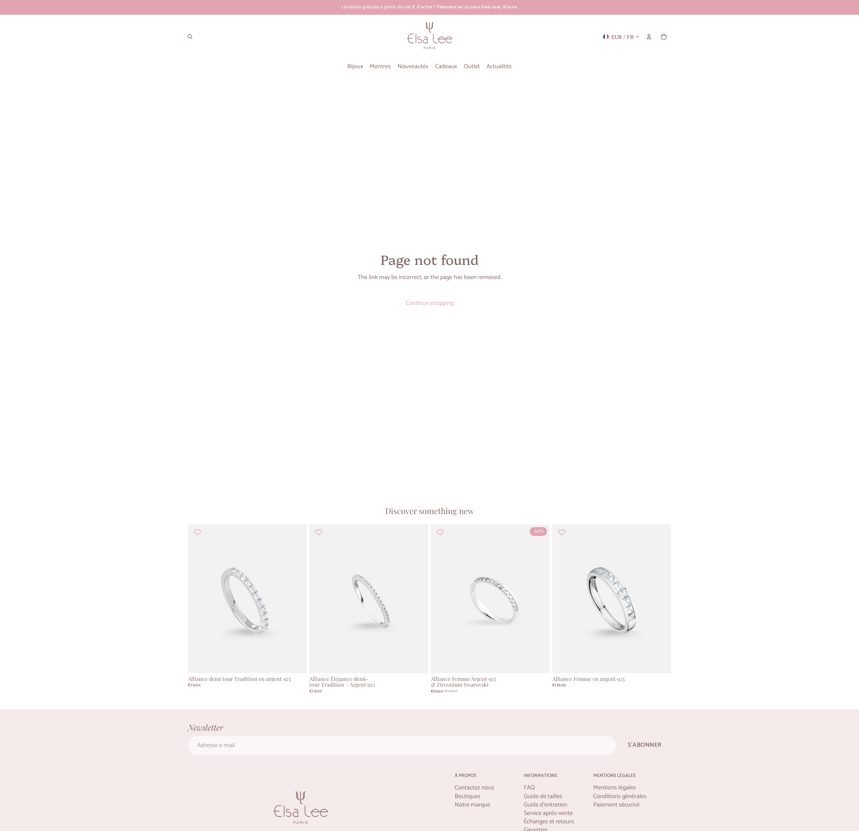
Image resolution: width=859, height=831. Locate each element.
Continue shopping (429, 303)
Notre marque (472, 805)
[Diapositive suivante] (297, 599)
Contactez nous (474, 788)
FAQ (529, 788)
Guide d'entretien (545, 805)
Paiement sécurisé (616, 805)
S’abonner (645, 745)
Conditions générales (620, 796)
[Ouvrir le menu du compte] (649, 36)
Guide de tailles (543, 796)
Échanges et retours (549, 822)
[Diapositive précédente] (198, 599)
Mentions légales (614, 788)
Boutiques (468, 796)
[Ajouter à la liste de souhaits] (198, 532)
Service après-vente (548, 813)
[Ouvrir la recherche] (190, 36)
